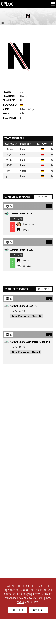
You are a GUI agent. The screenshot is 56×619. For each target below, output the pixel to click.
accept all (39, 610)
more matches (43, 196)
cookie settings (17, 610)
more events (43, 289)
